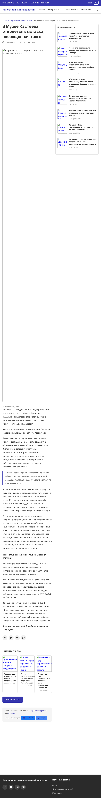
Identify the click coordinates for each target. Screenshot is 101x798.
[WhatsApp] (23, 637)
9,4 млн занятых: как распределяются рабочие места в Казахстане (80, 98)
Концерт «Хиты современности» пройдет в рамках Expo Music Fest (81, 127)
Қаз (96, 3)
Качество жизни (69, 9)
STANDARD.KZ (8, 3)
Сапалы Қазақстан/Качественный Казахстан (24, 780)
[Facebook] (4, 637)
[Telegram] (17, 637)
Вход (90, 3)
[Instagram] (17, 787)
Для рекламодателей (62, 789)
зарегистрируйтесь (39, 711)
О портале (53, 9)
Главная (41, 9)
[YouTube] (11, 787)
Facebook (29, 718)
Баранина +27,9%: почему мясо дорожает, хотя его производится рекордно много (82, 141)
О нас (55, 785)
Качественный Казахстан (18, 9)
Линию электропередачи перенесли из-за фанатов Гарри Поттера (82, 50)
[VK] (23, 787)
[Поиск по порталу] (97, 9)
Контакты (57, 793)
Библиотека (86, 9)
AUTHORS (35, 3)
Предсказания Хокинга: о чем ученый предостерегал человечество (81, 35)
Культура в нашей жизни (21, 20)
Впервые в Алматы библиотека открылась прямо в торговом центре (82, 112)
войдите (11, 713)
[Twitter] (11, 637)
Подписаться (12, 699)
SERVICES (45, 3)
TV (18, 3)
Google (43, 718)
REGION (25, 3)
